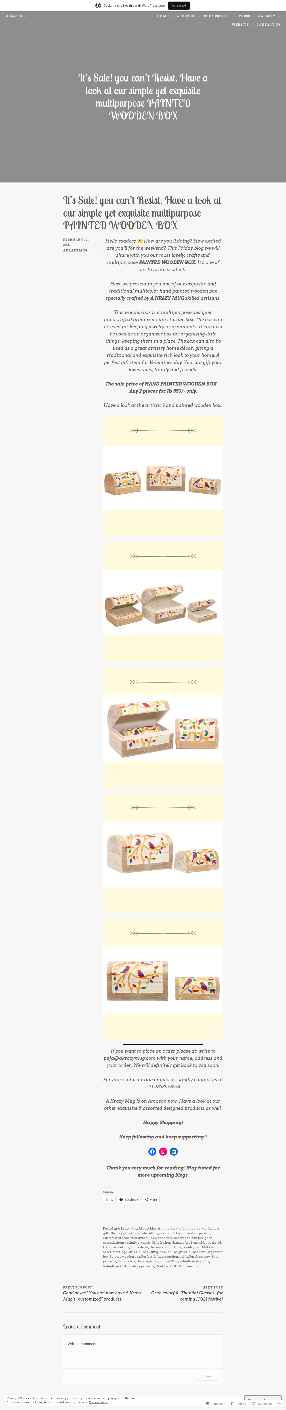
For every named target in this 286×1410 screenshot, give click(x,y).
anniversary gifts (198, 1228)
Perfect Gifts (150, 1256)
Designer (205, 1238)
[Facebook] (152, 1152)
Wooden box (188, 1266)
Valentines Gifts (115, 1266)
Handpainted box (116, 1247)
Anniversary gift (171, 1228)
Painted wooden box (125, 1256)
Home (163, 16)
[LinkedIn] (174, 1152)
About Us (186, 16)
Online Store (196, 1252)
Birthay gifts (120, 1233)
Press (244, 16)
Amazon (158, 1101)
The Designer (217, 16)
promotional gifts (174, 1256)
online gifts (176, 1252)
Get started (179, 5)
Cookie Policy (98, 1402)
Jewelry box (192, 1247)
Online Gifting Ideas (151, 1252)
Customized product (118, 1238)
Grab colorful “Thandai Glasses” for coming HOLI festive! (187, 1294)
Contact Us (268, 24)
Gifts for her (161, 1242)
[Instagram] (163, 1152)
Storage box (126, 1261)
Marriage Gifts (123, 1252)
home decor (139, 1247)
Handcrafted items (185, 1242)
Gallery (266, 16)
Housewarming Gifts (165, 1247)
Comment (207, 1376)
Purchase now (200, 1256)
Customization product (193, 1233)
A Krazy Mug (16, 16)
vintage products (141, 1266)
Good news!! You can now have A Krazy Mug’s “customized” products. (102, 1294)
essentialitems (114, 1242)
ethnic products (139, 1242)
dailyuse (140, 1238)
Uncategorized (147, 1261)
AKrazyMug (75, 250)
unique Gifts (169, 1261)
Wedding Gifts (166, 1266)
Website (240, 24)
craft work (167, 1233)
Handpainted (211, 1242)
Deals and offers (160, 1238)
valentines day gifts (194, 1261)
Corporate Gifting (144, 1233)
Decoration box (185, 1238)
